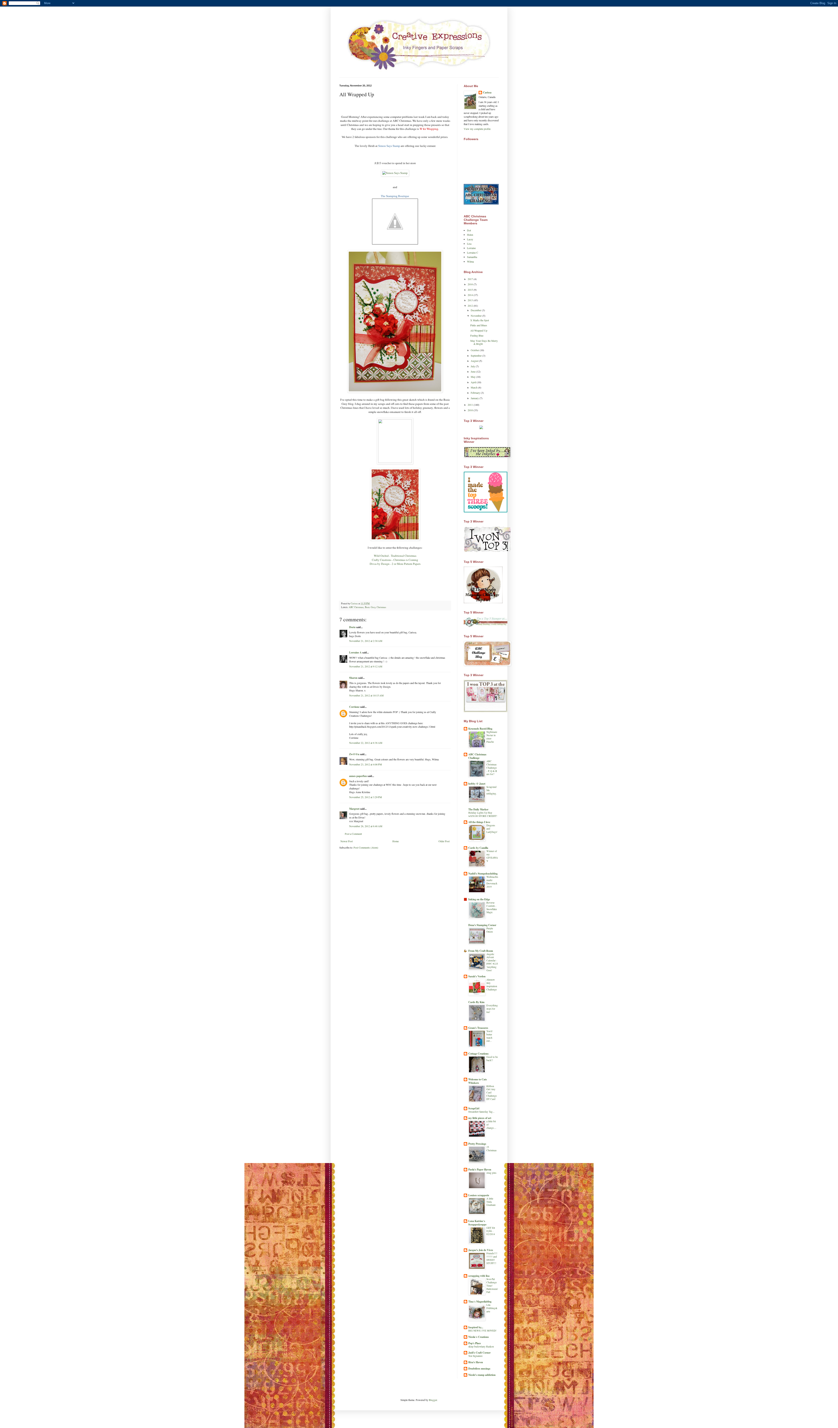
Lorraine (471, 248)
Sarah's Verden (477, 976)
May (473, 376)
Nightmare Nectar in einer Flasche (491, 736)
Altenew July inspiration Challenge (491, 984)
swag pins (491, 1172)
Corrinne (354, 707)
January (475, 398)
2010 (471, 410)
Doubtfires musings (479, 1368)
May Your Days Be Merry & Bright (484, 342)
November (476, 315)
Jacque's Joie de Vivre (480, 1250)
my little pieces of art (479, 1118)
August (475, 361)
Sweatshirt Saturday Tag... (481, 1111)
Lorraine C (472, 252)
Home (395, 841)
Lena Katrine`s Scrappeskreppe (477, 1222)
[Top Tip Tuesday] (481, 428)
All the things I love (479, 822)
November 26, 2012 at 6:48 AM (365, 826)
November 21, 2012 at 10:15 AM (366, 695)
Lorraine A (355, 652)
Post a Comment (353, 833)
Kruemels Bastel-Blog (480, 728)
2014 (471, 295)
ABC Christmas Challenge (477, 756)
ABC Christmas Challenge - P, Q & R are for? (491, 768)
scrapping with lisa (478, 1276)
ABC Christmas (356, 607)
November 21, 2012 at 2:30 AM (365, 641)
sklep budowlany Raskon (481, 1346)
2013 (471, 300)
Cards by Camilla (478, 848)
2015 (471, 289)
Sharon (353, 678)
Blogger (433, 1400)
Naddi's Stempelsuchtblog (483, 873)
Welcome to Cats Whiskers (477, 1081)
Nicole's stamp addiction (482, 1375)
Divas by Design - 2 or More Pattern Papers (395, 564)
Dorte (352, 627)
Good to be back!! (492, 1058)
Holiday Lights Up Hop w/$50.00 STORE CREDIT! (482, 814)
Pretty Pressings (477, 1144)
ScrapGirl (473, 1108)
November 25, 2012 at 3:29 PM (365, 797)
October (475, 350)
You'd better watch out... (489, 1035)
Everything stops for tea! (492, 1009)
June (473, 371)
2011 (471, 404)
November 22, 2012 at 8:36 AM (365, 742)
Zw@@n (354, 754)
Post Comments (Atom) (366, 847)
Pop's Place (474, 1343)
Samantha (472, 257)
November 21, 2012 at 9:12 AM (365, 666)
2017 (471, 279)
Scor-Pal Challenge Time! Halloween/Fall (492, 1285)
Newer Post (346, 841)
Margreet (354, 809)
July (473, 366)
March (474, 387)
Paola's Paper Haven (479, 1169)
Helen (470, 234)
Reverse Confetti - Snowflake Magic (491, 907)
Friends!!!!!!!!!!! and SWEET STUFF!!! (491, 1258)
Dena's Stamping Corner (482, 925)
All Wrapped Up (478, 330)
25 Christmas (491, 1148)
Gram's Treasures (478, 1028)
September (476, 355)
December (476, 310)
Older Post (444, 841)
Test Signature (475, 1356)
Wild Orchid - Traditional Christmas (395, 556)
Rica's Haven (475, 1362)
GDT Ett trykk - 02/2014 (490, 1231)
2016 (471, 284)
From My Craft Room (480, 951)
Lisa (469, 243)
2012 (471, 305)
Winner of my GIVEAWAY (492, 855)
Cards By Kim (476, 1002)
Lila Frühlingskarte (491, 1308)
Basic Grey (370, 607)
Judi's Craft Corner (479, 1352)
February (476, 392)
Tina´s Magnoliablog (479, 1301)
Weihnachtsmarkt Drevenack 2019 (492, 881)
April (474, 382)
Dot (469, 230)
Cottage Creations (478, 1053)
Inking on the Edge (479, 899)
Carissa (487, 92)
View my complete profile (477, 129)
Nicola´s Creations (478, 1337)
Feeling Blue (476, 335)
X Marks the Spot (479, 320)
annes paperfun (358, 776)
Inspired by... (475, 1327)
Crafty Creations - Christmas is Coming (395, 560)
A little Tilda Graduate (491, 1202)
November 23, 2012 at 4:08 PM (365, 764)
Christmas (381, 607)
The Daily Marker (478, 809)
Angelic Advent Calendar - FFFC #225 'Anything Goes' (492, 962)
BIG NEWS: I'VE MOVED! (482, 1330)
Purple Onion (489, 930)
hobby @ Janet (476, 783)
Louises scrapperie (478, 1195)
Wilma (470, 261)
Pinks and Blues (478, 325)
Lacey (470, 239)
